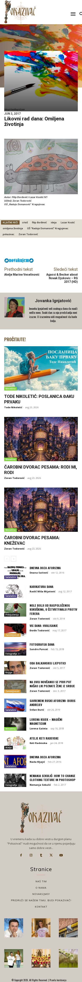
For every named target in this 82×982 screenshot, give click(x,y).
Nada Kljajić (37, 761)
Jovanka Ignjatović (53, 300)
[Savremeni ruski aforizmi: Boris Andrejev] (15, 705)
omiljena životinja (13, 228)
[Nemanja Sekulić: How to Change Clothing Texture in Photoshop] (15, 780)
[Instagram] (31, 855)
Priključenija (12, 614)
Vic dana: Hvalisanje (44, 625)
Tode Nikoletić (13, 407)
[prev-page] (6, 559)
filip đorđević (39, 222)
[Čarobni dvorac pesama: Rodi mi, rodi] (41, 439)
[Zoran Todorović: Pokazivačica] (68, 927)
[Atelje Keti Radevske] (15, 742)
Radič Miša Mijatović (43, 591)
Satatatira (10, 577)
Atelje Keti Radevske (44, 738)
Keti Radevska (38, 743)
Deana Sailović (39, 572)
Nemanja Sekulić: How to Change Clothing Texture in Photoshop (52, 777)
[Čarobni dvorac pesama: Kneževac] (41, 510)
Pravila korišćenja (57, 980)
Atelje (8, 747)
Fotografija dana (42, 644)
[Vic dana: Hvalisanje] (15, 630)
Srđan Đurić (37, 709)
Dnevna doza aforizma (45, 568)
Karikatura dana (41, 586)
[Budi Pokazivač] (13, 958)
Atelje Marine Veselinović (21, 274)
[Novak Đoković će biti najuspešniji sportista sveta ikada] (13, 927)
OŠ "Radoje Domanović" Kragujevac (47, 228)
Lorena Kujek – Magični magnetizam (46, 721)
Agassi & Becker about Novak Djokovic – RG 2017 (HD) (62, 278)
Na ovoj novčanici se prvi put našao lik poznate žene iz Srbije (52, 684)
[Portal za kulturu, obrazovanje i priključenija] (20, 12)
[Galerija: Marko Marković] (68, 958)
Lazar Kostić (68, 222)
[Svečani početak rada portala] (41, 958)
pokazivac (8, 234)
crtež (25, 222)
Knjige (8, 672)
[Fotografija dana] (15, 649)
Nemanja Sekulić (40, 784)
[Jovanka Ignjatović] (14, 311)
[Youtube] (61, 855)
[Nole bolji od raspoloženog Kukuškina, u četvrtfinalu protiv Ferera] (15, 610)
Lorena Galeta (39, 728)
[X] (51, 855)
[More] (52, 249)
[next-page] (13, 559)
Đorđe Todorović (40, 630)
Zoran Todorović (28, 234)
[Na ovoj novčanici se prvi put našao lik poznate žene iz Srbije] (15, 686)
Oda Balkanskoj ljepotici (48, 663)
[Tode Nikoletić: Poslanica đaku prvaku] (41, 368)
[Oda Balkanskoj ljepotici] (15, 667)
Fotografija (11, 653)
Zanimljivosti (12, 634)
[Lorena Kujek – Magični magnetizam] (15, 724)
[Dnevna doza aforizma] (15, 572)
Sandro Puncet (39, 649)
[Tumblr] (41, 855)
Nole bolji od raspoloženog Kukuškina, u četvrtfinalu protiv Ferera (53, 609)
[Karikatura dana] (15, 591)
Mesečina (10, 388)
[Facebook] (21, 855)
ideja (54, 222)
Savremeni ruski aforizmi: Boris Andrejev (52, 702)
